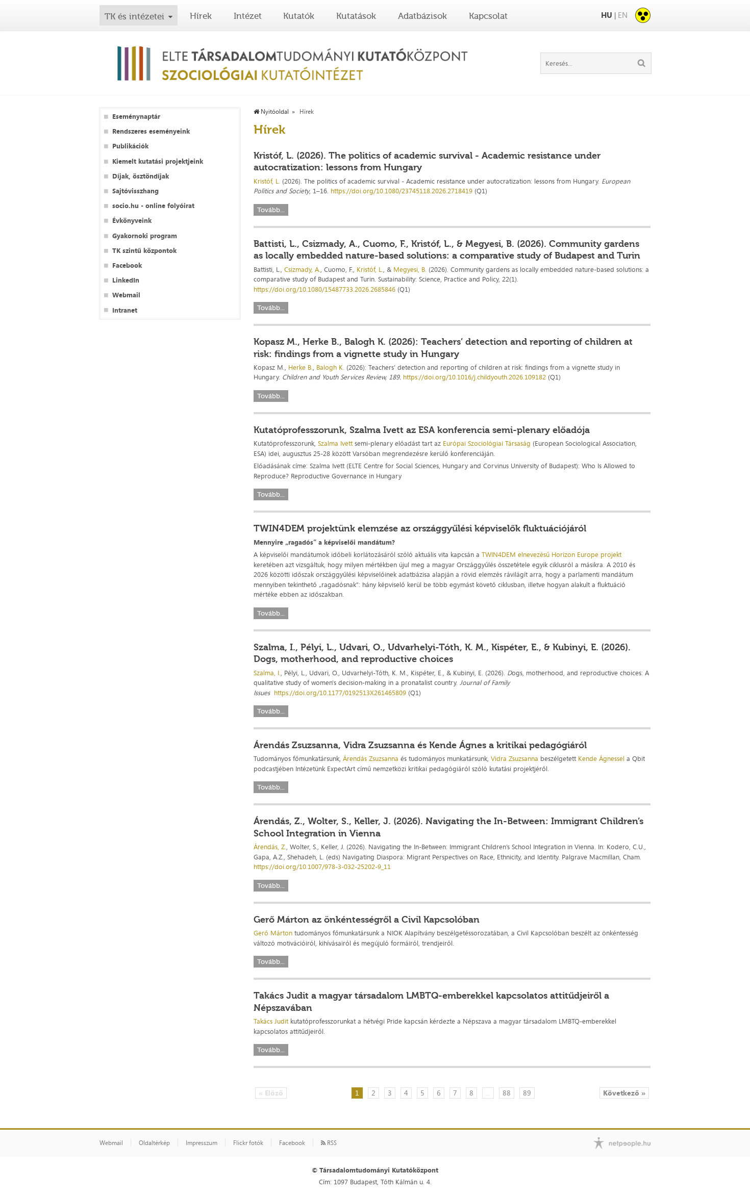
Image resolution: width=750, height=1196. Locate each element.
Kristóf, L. (267, 181)
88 (507, 1093)
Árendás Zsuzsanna (370, 758)
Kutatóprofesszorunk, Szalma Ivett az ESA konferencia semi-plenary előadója (422, 430)
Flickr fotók (248, 1143)
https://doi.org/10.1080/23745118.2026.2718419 (401, 190)
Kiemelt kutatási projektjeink (157, 161)
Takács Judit (271, 1021)
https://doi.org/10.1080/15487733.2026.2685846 (324, 289)
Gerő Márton (273, 932)
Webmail (126, 295)
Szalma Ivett (335, 443)
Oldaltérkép (154, 1143)
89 (527, 1093)
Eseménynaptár (136, 116)
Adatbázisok (422, 16)
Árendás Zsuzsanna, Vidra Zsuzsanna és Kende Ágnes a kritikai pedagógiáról (420, 745)
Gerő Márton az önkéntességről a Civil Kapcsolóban (367, 919)
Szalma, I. (267, 672)
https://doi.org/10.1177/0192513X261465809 (340, 692)
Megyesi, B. (410, 269)
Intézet (248, 16)
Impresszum (201, 1143)
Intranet (124, 310)
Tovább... (271, 210)
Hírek (201, 16)
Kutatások (356, 16)
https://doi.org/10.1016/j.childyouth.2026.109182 (474, 376)
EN (623, 15)
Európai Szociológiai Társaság (487, 443)
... (488, 1093)
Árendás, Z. (270, 846)
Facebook (127, 265)
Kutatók (298, 16)
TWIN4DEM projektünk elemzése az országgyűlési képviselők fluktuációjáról (420, 528)
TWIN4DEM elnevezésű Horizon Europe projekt (551, 554)
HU (606, 15)
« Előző (271, 1093)
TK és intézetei (134, 16)
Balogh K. (330, 367)
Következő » (624, 1093)
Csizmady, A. (302, 269)
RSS (331, 1143)
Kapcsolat (488, 16)
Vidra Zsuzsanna (514, 758)
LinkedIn (125, 280)
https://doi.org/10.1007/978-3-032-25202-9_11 (322, 866)
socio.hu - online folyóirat (153, 205)
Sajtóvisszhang (135, 191)
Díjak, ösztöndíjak (140, 176)
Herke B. (300, 367)
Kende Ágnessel (601, 758)
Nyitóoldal (274, 112)
